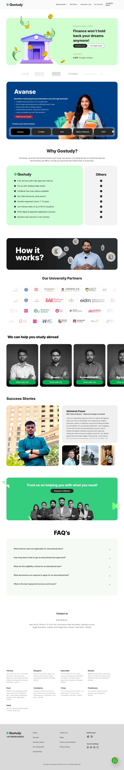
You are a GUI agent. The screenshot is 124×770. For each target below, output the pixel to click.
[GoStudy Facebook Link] (91, 748)
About (35, 733)
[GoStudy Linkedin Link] (88, 748)
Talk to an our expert (23, 117)
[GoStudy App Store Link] (88, 737)
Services (36, 737)
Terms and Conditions (68, 742)
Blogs (62, 737)
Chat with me (22, 382)
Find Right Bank (96, 46)
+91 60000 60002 (109, 4)
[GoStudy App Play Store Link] (92, 737)
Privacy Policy (65, 747)
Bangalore (38, 671)
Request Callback (62, 491)
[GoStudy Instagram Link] (94, 748)
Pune (8, 688)
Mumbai (91, 671)
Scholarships (37, 751)
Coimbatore (38, 688)
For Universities (38, 747)
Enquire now (80, 46)
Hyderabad (65, 671)
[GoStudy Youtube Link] (97, 748)
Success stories (38, 742)
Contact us (64, 733)
